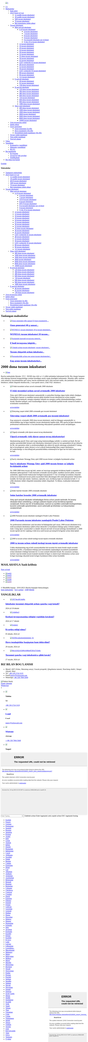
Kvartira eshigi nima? (16, 629)
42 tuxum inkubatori (26, 60)
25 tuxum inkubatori (22, 222)
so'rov (12, 407)
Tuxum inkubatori (16, 25)
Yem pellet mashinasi (17, 137)
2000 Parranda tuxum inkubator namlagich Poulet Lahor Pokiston (42, 520)
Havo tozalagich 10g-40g (24, 131)
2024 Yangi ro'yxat (17, 13)
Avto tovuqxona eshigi (18, 122)
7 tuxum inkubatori (31, 34)
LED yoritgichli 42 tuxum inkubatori (32, 63)
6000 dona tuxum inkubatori (29, 116)
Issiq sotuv (14, 11)
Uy (7, 7)
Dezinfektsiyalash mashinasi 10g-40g (28, 133)
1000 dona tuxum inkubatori (29, 110)
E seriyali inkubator (22, 79)
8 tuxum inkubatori (31, 36)
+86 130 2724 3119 (13, 705)
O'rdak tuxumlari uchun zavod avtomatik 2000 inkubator (37, 391)
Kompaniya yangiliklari (18, 145)
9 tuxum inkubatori (31, 38)
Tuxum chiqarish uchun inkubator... (27, 352)
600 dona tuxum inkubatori (29, 96)
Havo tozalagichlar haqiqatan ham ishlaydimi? (28, 642)
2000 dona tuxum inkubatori (29, 112)
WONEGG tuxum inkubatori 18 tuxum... (29, 334)
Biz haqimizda (11, 151)
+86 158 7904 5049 (21, 677)
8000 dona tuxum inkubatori (29, 118)
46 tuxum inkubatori (26, 81)
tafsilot (16, 407)
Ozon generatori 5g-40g (23, 129)
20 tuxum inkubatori (26, 48)
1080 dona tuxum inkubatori (29, 104)
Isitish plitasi (14, 125)
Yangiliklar (9, 143)
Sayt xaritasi (19, 590)
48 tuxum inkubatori (26, 65)
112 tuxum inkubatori (27, 77)
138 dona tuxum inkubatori (29, 85)
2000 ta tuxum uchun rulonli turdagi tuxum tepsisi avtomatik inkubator (44, 543)
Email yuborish (6, 683)
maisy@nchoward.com (18, 675)
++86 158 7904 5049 (13, 740)
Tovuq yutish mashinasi (18, 135)
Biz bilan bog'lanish (13, 160)
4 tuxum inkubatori (31, 31)
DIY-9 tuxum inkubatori (28, 204)
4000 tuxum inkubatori (27, 114)
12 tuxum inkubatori (26, 44)
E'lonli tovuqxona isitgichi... (23, 343)
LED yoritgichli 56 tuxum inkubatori (32, 71)
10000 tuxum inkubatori (28, 120)
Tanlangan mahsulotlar (14, 173)
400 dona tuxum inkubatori (29, 108)
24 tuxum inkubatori (26, 50)
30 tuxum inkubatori (26, 52)
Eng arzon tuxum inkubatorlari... (26, 361)
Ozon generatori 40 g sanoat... (24, 325)
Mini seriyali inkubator (23, 27)
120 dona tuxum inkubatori (29, 89)
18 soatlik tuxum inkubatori (24, 17)
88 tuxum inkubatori (26, 73)
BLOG (12, 149)
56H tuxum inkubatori (23, 19)
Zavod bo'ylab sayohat (18, 156)
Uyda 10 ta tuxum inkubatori (34, 42)
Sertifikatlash (14, 158)
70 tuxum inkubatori (22, 21)
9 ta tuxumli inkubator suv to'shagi (36, 40)
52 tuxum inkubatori (26, 67)
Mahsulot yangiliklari (17, 147)
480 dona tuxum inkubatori (29, 94)
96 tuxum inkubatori (26, 75)
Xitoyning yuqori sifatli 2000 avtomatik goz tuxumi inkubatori (39, 416)
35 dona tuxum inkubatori (28, 56)
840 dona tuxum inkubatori (29, 100)
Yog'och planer (15, 139)
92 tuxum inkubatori (26, 83)
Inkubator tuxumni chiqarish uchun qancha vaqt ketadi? (33, 604)
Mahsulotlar (10, 9)
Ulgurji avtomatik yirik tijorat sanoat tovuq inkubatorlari (37, 436)
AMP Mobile (29, 590)
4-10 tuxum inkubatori (27, 29)
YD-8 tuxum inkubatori (27, 199)
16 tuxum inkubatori (26, 46)
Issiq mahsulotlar (7, 590)
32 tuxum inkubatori (26, 54)
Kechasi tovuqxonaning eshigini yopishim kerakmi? (30, 617)
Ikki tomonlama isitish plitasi (25, 23)
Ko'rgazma (14, 153)
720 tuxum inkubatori (27, 98)
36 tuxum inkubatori (26, 58)
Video (8, 141)
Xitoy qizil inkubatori (22, 106)
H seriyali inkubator (22, 87)
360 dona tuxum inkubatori (29, 91)
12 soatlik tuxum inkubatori (24, 15)
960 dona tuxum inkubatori (29, 102)
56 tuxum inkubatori (26, 69)
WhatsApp (5, 685)
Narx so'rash (5, 569)
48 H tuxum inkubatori (18, 181)
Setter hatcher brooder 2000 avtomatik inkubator (33, 495)
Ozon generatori (16, 127)
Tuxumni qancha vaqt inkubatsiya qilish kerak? (28, 655)
